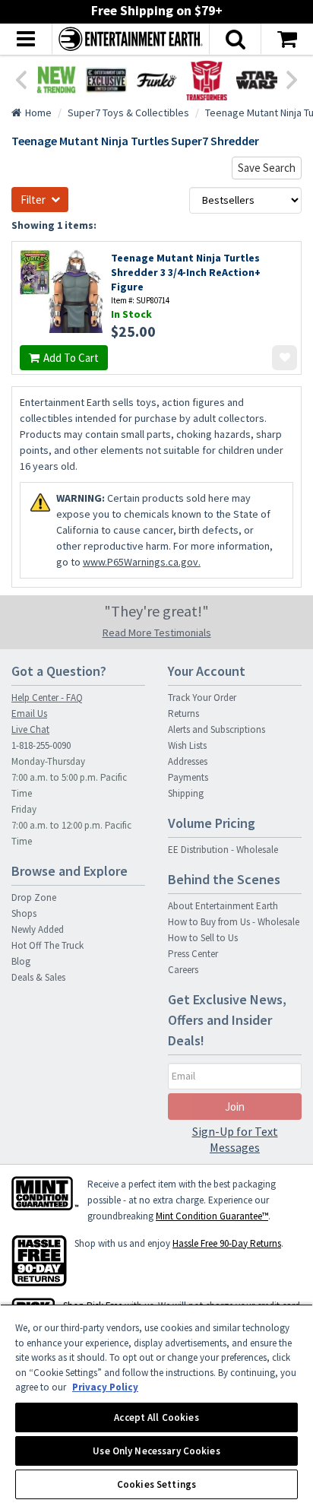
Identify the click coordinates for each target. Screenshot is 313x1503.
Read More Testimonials (157, 632)
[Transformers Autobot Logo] (206, 80)
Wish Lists (187, 745)
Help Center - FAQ (47, 697)
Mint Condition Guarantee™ (212, 1216)
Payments (188, 777)
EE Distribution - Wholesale (223, 849)
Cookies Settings (156, 1484)
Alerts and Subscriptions (216, 729)
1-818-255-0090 (41, 745)
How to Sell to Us (203, 937)
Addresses (187, 761)
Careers (183, 969)
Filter (33, 199)
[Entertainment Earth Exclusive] (106, 80)
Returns (183, 713)
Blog (20, 961)
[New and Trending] (56, 80)
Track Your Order (202, 697)
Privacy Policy (105, 1387)
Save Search (267, 167)
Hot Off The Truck (47, 945)
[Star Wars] (257, 80)
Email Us (29, 713)
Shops (23, 913)
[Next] (292, 78)
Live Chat (30, 729)
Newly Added (37, 929)
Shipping (186, 793)
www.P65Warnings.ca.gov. (142, 562)
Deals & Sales (38, 977)
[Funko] (156, 80)
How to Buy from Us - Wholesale (233, 921)
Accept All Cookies (156, 1417)
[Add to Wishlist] (284, 357)
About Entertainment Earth (223, 905)
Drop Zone (33, 897)
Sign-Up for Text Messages (235, 1139)
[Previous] (20, 78)
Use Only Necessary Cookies (156, 1450)
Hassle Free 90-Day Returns (226, 1243)
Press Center (193, 953)
